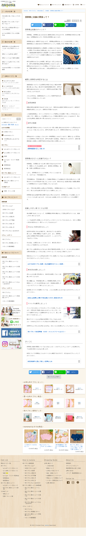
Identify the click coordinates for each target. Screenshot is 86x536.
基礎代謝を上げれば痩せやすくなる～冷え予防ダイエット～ (10, 48)
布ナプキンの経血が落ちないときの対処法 (10, 28)
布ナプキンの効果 (8, 213)
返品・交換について (52, 473)
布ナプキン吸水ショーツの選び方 (11, 267)
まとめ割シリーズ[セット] (12, 153)
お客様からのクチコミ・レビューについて (10, 107)
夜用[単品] (7, 168)
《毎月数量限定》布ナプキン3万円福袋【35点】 (61, 446)
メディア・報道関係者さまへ (74, 473)
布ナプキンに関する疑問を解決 (10, 87)
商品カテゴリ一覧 (6, 463)
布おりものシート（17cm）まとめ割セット (46, 446)
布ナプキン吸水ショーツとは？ (10, 262)
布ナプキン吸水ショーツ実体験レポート (11, 296)
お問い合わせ (69, 470)
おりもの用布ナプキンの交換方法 (10, 34)
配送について (50, 468)
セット (17, 124)
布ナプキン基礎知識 (28, 463)
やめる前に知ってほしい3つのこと (11, 17)
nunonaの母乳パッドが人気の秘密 (11, 68)
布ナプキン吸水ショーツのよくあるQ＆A (11, 283)
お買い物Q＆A (51, 483)
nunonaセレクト (9, 135)
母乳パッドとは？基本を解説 (10, 58)
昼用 (9, 124)
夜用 (12, 124)
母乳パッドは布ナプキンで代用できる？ (10, 63)
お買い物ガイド (67, 4)
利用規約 (68, 463)
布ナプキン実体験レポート (10, 243)
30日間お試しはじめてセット (11, 139)
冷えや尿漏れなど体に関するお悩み (10, 93)
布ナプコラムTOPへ (54, 377)
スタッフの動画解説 (8, 246)
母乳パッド (6, 493)
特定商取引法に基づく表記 (73, 468)
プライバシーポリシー (72, 465)
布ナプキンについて (55, 4)
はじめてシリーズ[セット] (12, 149)
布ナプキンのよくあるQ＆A (11, 231)
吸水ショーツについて (43, 4)
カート (82, 4)
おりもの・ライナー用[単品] (11, 160)
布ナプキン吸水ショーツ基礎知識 (32, 485)
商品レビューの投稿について (55, 478)
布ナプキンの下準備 (8, 220)
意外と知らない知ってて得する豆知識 (10, 100)
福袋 (5, 156)
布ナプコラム (6, 239)
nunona (47, 525)
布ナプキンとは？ (8, 206)
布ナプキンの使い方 (8, 223)
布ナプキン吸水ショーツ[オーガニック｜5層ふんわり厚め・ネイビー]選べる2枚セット (76, 447)
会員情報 (76, 4)
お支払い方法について (53, 470)
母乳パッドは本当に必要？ (10, 54)
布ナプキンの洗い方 (8, 227)
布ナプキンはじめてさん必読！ (10, 81)
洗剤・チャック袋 (9, 191)
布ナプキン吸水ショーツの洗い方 (11, 277)
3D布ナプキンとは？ (9, 209)
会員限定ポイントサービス (54, 475)
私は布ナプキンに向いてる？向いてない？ (10, 22)
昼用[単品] (7, 165)
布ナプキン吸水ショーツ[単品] (11, 181)
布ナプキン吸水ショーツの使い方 (11, 272)
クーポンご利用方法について (55, 480)
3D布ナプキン (8, 132)
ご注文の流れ (50, 465)
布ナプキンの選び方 (8, 216)
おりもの (4, 124)
